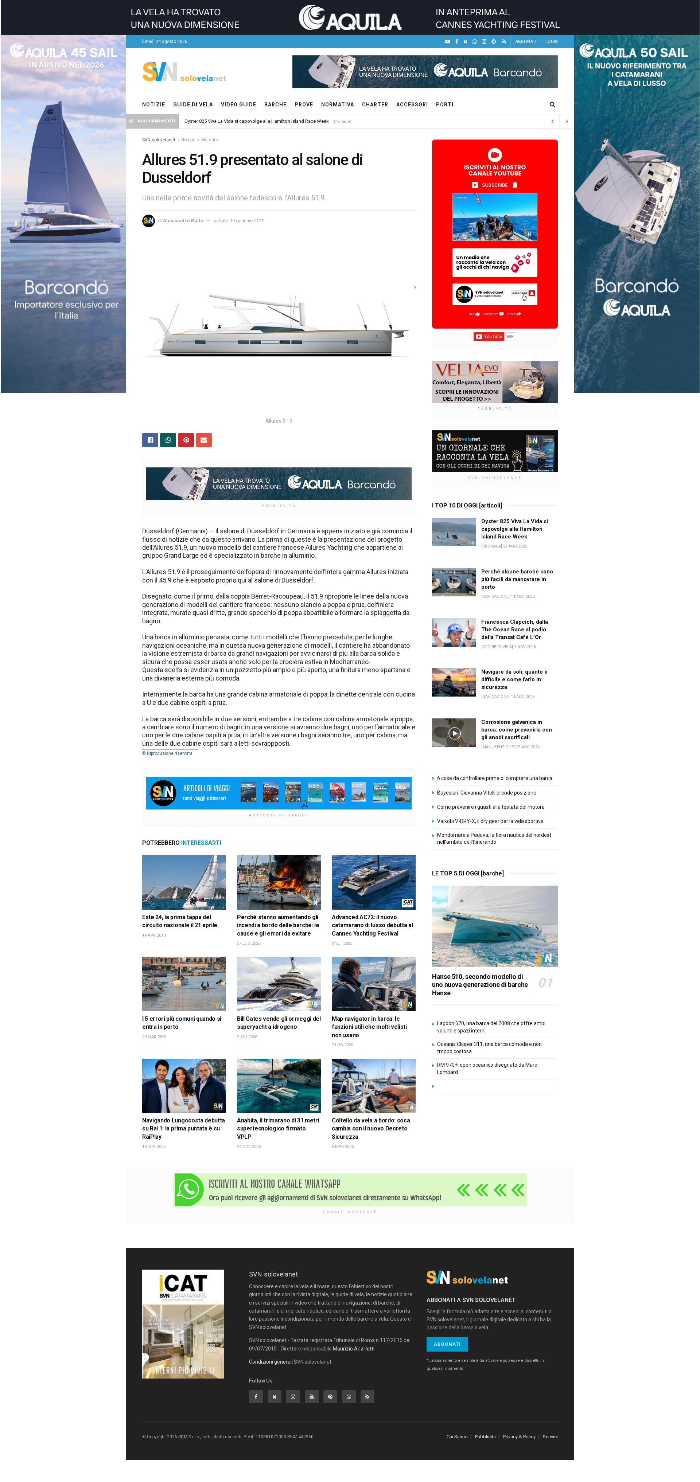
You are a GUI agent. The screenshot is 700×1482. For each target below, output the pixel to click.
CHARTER (375, 104)
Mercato (209, 139)
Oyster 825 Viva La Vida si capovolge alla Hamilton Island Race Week (256, 121)
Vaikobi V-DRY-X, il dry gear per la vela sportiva (490, 821)
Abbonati (447, 1344)
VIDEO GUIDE (238, 104)
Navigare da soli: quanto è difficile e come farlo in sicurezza (514, 679)
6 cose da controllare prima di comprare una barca (494, 778)
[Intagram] (484, 41)
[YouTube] (447, 41)
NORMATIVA (337, 104)
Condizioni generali (271, 1362)
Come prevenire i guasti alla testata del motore (491, 807)
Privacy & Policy (519, 1436)
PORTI (445, 104)
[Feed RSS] (504, 41)
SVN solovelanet (158, 139)
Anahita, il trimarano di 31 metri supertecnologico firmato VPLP (278, 1128)
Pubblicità (485, 1436)
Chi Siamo (457, 1436)
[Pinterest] (493, 41)
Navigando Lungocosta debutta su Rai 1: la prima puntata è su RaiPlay (183, 1128)
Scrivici (550, 1436)
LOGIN (551, 41)
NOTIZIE (153, 104)
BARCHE (275, 104)
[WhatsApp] (474, 41)
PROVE (304, 104)
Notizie (188, 139)
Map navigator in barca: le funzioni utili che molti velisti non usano (369, 1027)
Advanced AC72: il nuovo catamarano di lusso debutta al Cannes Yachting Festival (372, 925)
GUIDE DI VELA (193, 104)
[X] (465, 41)
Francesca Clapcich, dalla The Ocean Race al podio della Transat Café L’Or (514, 629)
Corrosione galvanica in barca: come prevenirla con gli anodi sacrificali (516, 730)
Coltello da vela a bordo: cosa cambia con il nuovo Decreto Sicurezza (371, 1128)
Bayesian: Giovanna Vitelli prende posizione (486, 793)
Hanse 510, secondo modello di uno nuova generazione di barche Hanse (480, 985)
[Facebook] (456, 41)
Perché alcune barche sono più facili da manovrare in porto (517, 579)
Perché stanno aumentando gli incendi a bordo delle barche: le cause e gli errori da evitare (278, 925)
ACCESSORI (412, 104)
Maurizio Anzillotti (353, 1349)
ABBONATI (525, 41)
